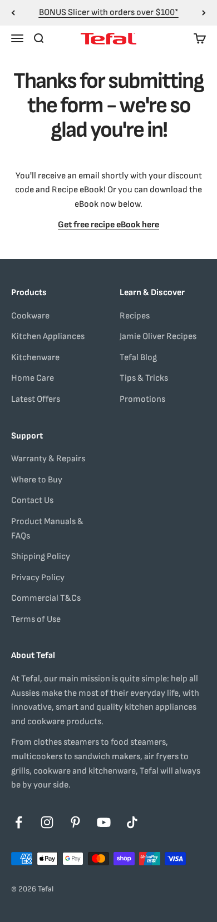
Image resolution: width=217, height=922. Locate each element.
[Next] (204, 13)
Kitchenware (35, 357)
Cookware (30, 316)
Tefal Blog (138, 357)
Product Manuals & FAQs (47, 528)
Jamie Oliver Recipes (158, 336)
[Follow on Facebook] (18, 822)
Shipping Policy (40, 556)
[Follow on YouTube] (103, 822)
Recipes (135, 316)
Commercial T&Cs (46, 598)
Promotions (142, 399)
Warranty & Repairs (48, 458)
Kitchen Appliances (48, 336)
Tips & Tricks (144, 378)
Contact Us (32, 500)
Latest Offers (35, 399)
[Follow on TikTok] (132, 822)
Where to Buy (36, 480)
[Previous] (13, 13)
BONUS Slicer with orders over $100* (109, 12)
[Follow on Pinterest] (75, 822)
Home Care (32, 378)
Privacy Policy (38, 577)
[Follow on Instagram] (47, 822)
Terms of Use (36, 619)
